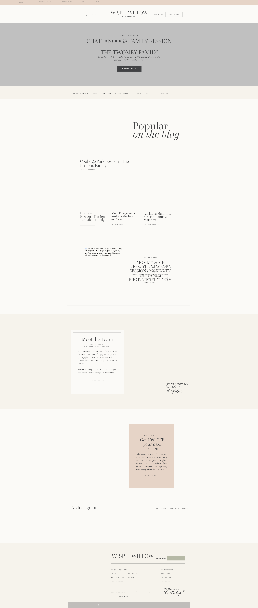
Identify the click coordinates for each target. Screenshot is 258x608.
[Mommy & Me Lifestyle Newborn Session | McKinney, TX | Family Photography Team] (104, 274)
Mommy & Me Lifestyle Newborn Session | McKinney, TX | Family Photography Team (150, 271)
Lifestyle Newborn (150, 257)
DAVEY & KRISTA (115, 604)
